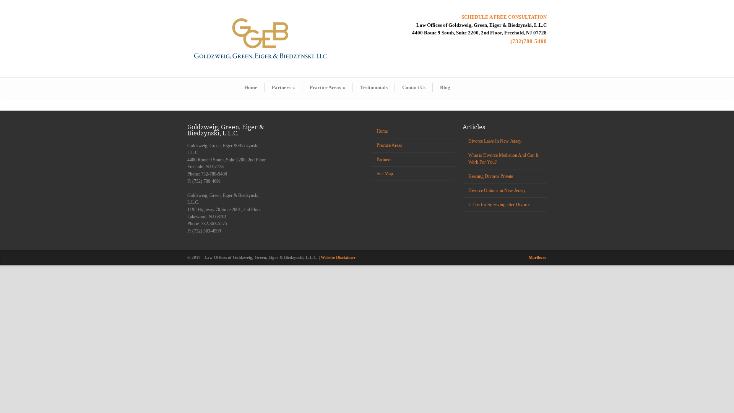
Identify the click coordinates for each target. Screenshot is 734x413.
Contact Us (413, 87)
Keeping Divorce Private (490, 176)
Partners (283, 87)
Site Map (385, 173)
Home (250, 87)
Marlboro (538, 257)
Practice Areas (328, 87)
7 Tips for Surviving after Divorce (499, 204)
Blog (445, 87)
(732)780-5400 (528, 41)
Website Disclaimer (338, 257)
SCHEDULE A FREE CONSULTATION (504, 17)
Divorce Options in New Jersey (497, 190)
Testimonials (374, 87)
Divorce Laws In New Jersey (494, 141)
